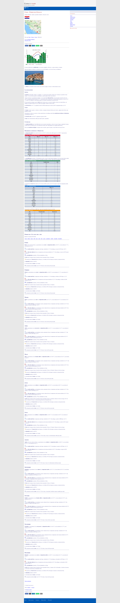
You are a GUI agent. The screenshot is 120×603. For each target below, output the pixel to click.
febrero (29, 238)
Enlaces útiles (43, 600)
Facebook (26, 45)
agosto (44, 238)
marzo (32, 238)
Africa (71, 15)
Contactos (37, 600)
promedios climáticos (31, 39)
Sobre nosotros (31, 600)
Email (41, 45)
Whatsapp (37, 45)
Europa (32, 37)
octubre (52, 238)
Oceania (71, 26)
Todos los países (29, 589)
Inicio (30, 37)
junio (39, 238)
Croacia (36, 37)
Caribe (71, 22)
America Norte (72, 17)
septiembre (48, 238)
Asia (71, 20)
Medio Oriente (72, 24)
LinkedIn (33, 45)
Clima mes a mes (28, 40)
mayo (37, 238)
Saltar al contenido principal (29, 0)
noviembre (55, 238)
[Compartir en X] (30, 45)
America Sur (72, 18)
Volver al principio (28, 581)
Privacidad (50, 600)
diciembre (60, 238)
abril (34, 238)
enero (26, 238)
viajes (30, 3)
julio (41, 238)
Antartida (71, 19)
